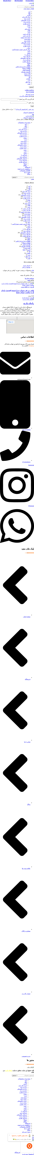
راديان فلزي (26, 46)
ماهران (28, 78)
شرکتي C (27, 54)
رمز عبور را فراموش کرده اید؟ (25, 109)
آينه (29, 12)
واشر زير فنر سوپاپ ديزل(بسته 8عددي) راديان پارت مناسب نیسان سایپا (17, 291)
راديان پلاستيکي (25, 42)
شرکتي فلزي (26, 61)
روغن (28, 48)
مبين (29, 80)
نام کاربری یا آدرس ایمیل (26, 99)
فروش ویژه (26, 265)
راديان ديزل (26, 44)
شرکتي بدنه (26, 56)
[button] (28, 297)
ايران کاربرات (26, 17)
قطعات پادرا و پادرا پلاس (23, 66)
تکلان (28, 30)
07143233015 (30, 1)
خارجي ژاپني (26, 36)
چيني (28, 32)
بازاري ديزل (26, 22)
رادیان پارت (28, 303)
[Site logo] (30, 5)
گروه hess (27, 75)
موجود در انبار (26, 267)
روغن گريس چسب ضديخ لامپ (21, 49)
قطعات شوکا (26, 68)
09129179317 (7, 1)
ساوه (28, 53)
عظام (28, 65)
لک (29, 77)
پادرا (29, 27)
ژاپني (28, 51)
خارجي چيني (26, 34)
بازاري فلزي (26, 24)
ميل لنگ (27, 82)
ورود (32, 106)
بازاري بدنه (27, 18)
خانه (32, 270)
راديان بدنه (27, 41)
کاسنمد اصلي (26, 70)
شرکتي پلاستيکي (25, 58)
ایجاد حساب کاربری (25, 96)
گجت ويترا (27, 73)
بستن (32, 179)
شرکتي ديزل (26, 60)
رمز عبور (30, 102)
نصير (28, 84)
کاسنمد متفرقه (25, 72)
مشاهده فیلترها (29, 278)
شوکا (28, 63)
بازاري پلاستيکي (25, 20)
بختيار (28, 25)
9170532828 (19, 1)
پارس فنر (27, 29)
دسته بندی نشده (25, 37)
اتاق (29, 13)
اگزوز (28, 15)
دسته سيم (27, 39)
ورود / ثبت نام (26, 1132)
